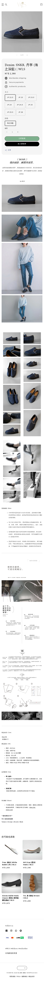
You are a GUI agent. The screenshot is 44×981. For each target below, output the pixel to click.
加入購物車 (22, 144)
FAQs (19, 976)
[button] (2, 4)
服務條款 (25, 976)
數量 (6, 128)
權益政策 (31, 976)
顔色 (6, 118)
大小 (6, 92)
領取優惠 (12, 976)
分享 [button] (9, 150)
